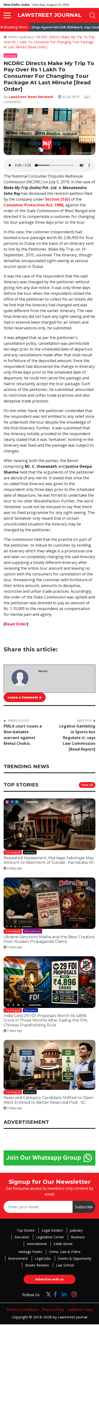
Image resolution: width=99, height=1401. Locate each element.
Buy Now (68, 751)
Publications (31, 751)
